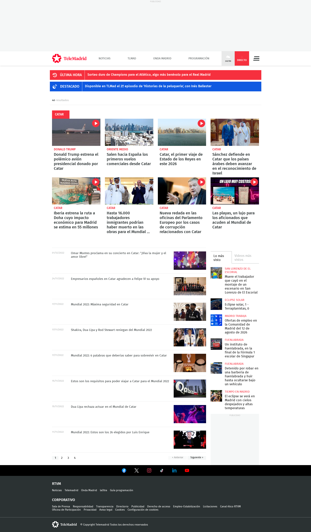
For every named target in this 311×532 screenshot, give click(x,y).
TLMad (132, 58)
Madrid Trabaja (235, 316)
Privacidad (90, 509)
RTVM (56, 484)
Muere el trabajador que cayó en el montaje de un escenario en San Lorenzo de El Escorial (216, 272)
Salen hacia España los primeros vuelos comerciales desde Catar (129, 132)
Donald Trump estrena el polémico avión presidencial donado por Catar (76, 132)
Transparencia (104, 506)
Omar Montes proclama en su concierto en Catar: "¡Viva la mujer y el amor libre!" (190, 260)
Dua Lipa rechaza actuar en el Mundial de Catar (190, 414)
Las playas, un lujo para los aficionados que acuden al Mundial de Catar (235, 190)
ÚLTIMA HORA (71, 75)
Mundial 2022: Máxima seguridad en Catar (190, 312)
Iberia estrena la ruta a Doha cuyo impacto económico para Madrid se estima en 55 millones (76, 190)
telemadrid (64, 524)
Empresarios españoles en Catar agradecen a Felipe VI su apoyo (190, 286)
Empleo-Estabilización (186, 506)
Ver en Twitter (136, 471)
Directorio (122, 506)
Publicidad (137, 506)
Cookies (120, 509)
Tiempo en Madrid (237, 391)
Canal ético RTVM (230, 506)
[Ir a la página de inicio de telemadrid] (69, 58)
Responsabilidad (83, 506)
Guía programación (121, 490)
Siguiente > (196, 457)
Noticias (105, 58)
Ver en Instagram (149, 470)
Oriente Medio (117, 149)
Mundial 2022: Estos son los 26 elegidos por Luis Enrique (190, 440)
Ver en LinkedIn (174, 470)
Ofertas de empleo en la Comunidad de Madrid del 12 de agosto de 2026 (216, 320)
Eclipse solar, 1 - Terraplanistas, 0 (216, 304)
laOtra (103, 490)
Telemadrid (71, 490)
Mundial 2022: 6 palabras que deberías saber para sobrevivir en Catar (190, 363)
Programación (198, 58)
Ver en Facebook (124, 471)
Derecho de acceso (158, 506)
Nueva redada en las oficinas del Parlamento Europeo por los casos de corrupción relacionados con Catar (182, 190)
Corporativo (63, 500)
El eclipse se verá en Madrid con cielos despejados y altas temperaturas (216, 395)
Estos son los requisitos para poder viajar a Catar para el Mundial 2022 (190, 388)
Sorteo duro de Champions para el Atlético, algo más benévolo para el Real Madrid (149, 74)
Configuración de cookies (143, 509)
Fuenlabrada (234, 339)
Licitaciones (210, 506)
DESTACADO (69, 86)
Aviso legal (105, 509)
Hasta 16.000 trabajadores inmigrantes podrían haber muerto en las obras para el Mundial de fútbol (129, 190)
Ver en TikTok (161, 471)
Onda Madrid (162, 58)
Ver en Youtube (187, 470)
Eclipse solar (234, 300)
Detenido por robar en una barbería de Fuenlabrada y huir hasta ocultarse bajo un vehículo (216, 368)
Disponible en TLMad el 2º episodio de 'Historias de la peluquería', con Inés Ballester (148, 86)
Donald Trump (65, 149)
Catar (164, 149)
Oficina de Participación (66, 509)
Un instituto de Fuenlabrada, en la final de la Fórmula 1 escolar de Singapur (216, 344)
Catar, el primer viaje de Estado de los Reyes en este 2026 (182, 132)
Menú (256, 58)
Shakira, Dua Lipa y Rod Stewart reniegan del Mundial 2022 (190, 337)
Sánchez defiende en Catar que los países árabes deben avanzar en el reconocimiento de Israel (235, 132)
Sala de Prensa (61, 506)
